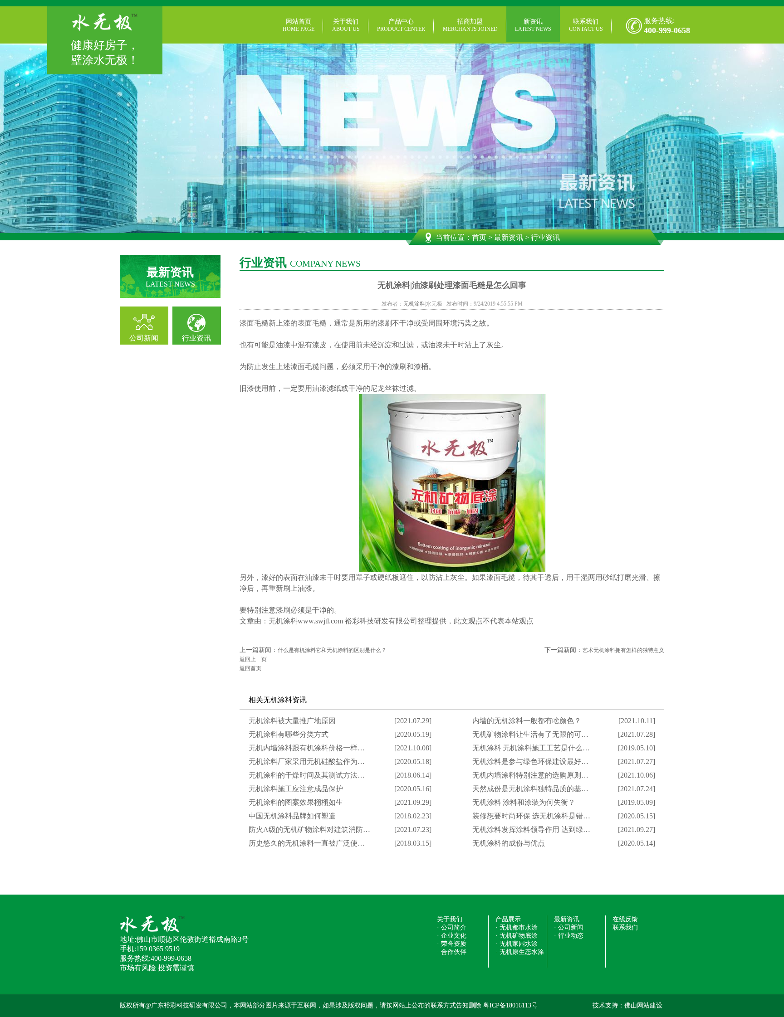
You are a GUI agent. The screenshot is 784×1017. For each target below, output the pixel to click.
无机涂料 (414, 304)
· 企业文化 (451, 935)
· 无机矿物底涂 (516, 935)
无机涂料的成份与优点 (508, 843)
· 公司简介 (451, 927)
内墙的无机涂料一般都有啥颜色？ (526, 721)
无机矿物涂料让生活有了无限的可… (530, 734)
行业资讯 (196, 338)
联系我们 (586, 25)
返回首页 (250, 668)
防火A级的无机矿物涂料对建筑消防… (309, 829)
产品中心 (401, 25)
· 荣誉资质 (451, 943)
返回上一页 (253, 659)
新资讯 (533, 25)
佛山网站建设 (643, 1005)
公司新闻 (143, 338)
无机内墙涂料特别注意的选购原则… (530, 775)
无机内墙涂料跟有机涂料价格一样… (307, 748)
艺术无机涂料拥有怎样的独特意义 (623, 650)
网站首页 (298, 25)
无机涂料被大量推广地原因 (292, 721)
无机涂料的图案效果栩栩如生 (296, 802)
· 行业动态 (568, 935)
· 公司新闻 (568, 927)
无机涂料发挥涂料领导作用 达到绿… (531, 829)
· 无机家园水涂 (516, 943)
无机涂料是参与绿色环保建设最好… (530, 761)
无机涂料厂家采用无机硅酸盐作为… (307, 761)
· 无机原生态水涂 (519, 952)
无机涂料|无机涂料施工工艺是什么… (531, 748)
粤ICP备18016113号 (510, 1005)
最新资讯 (508, 237)
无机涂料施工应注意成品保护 (296, 789)
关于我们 (346, 25)
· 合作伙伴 (451, 952)
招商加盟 (470, 25)
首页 (479, 237)
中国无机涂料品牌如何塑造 (292, 816)
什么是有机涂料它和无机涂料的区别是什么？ (332, 650)
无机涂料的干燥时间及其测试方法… (307, 775)
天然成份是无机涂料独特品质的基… (530, 789)
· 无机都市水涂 (516, 927)
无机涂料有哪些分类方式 (288, 734)
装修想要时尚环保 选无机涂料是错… (531, 816)
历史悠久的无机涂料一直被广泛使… (307, 843)
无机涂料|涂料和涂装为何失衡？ (523, 802)
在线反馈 (625, 919)
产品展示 (508, 919)
